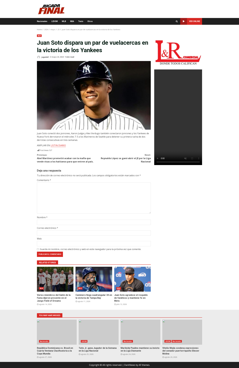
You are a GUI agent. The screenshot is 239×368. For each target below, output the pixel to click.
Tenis (80, 21)
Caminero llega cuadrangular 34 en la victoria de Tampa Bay (94, 279)
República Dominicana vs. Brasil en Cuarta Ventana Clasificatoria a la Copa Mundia (57, 332)
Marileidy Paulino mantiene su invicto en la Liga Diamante (140, 332)
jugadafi (45, 57)
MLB (64, 21)
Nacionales (42, 21)
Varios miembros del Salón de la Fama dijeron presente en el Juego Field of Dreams (55, 279)
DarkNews (129, 364)
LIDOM (54, 21)
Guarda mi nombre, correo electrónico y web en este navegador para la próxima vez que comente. (90, 249)
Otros (90, 21)
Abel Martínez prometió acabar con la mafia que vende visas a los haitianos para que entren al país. (65, 158)
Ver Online (194, 21)
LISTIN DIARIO (58, 145)
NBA (72, 21)
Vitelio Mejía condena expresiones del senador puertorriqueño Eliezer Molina (182, 332)
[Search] (177, 21)
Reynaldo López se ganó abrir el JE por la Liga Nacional (126, 158)
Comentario (44, 180)
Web (39, 238)
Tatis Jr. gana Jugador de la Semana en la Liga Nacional (98, 332)
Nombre (42, 217)
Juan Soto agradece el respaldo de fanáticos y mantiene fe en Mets (132, 279)
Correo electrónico (47, 228)
